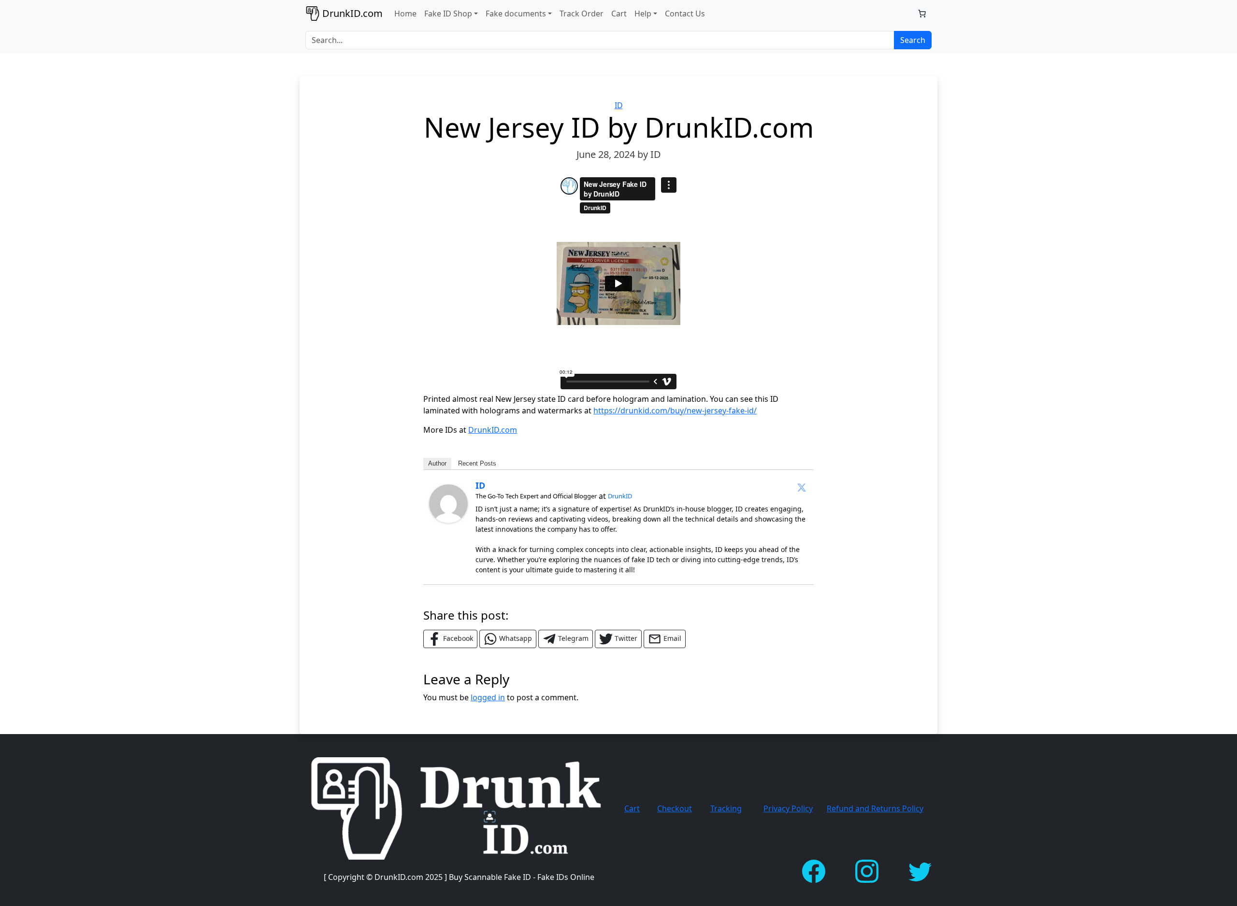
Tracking (726, 808)
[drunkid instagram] (866, 870)
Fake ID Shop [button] (448, 13)
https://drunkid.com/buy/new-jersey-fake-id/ (675, 410)
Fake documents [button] (516, 13)
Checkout (674, 808)
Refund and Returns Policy (875, 808)
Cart (619, 13)
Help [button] (642, 13)
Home (405, 13)
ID (619, 105)
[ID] (448, 502)
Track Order (582, 13)
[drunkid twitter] (920, 870)
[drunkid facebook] (813, 870)
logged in (488, 697)
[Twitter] (801, 487)
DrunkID (620, 496)
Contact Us (685, 13)
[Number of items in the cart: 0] (922, 13)
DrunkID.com (492, 430)
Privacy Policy (788, 808)
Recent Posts (477, 463)
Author (437, 463)
